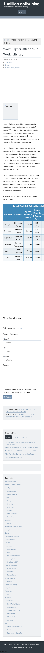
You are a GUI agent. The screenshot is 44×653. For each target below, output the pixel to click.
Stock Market (9, 601)
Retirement (8, 591)
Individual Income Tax (14, 630)
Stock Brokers (11, 607)
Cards (7, 497)
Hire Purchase (11, 568)
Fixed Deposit (11, 491)
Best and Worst (9, 68)
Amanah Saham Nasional (13, 485)
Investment (8, 546)
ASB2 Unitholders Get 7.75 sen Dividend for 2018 (20, 451)
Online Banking (12, 494)
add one (19, 328)
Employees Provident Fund (13, 526)
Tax (6, 623)
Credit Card (10, 504)
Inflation (17, 68)
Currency (8, 520)
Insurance (8, 543)
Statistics (8, 597)
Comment (6, 365)
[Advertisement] (22, 28)
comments (8, 62)
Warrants (10, 620)
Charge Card (11, 501)
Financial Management (12, 536)
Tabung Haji (11, 559)
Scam (7, 594)
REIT (8, 552)
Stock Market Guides (13, 610)
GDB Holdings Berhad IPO (13, 457)
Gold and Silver (10, 539)
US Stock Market (12, 617)
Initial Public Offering (13, 604)
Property (7, 588)
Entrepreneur (9, 530)
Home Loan (10, 572)
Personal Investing (11, 585)
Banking (7, 488)
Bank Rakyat (11, 517)
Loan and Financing (11, 565)
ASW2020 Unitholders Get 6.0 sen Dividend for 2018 (21, 447)
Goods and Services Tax (15, 626)
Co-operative (9, 510)
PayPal (9, 581)
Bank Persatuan (12, 514)
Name (6, 339)
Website (6, 356)
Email (5, 347)
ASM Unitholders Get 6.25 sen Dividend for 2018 (20, 454)
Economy (8, 65)
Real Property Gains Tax (14, 633)
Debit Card (10, 507)
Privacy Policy (26, 647)
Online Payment (10, 578)
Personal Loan (11, 575)
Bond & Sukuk (11, 549)
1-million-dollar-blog (11, 481)
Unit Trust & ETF (12, 562)
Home (6, 39)
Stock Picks (11, 614)
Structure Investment (13, 556)
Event (7, 533)
